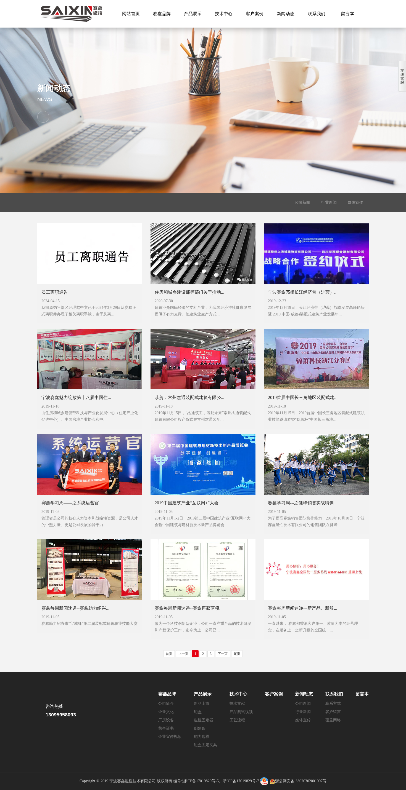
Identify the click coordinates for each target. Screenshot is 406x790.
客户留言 (333, 712)
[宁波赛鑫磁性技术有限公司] (70, 14)
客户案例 (254, 13)
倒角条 (199, 728)
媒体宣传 (355, 202)
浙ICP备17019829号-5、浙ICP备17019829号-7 (220, 781)
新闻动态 (285, 13)
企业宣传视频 (169, 737)
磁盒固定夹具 (205, 745)
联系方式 (333, 703)
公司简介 (166, 703)
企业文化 (166, 712)
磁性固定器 (203, 720)
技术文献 (237, 703)
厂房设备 (166, 720)
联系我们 (316, 13)
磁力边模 (201, 737)
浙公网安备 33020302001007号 (300, 781)
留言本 (347, 13)
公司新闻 (302, 202)
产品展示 (193, 13)
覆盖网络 (333, 720)
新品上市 (201, 703)
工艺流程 (237, 720)
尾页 (237, 654)
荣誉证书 (166, 728)
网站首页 (131, 13)
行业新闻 (329, 202)
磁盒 (198, 712)
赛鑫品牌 (162, 13)
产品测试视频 (241, 712)
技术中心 (224, 13)
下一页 (223, 654)
